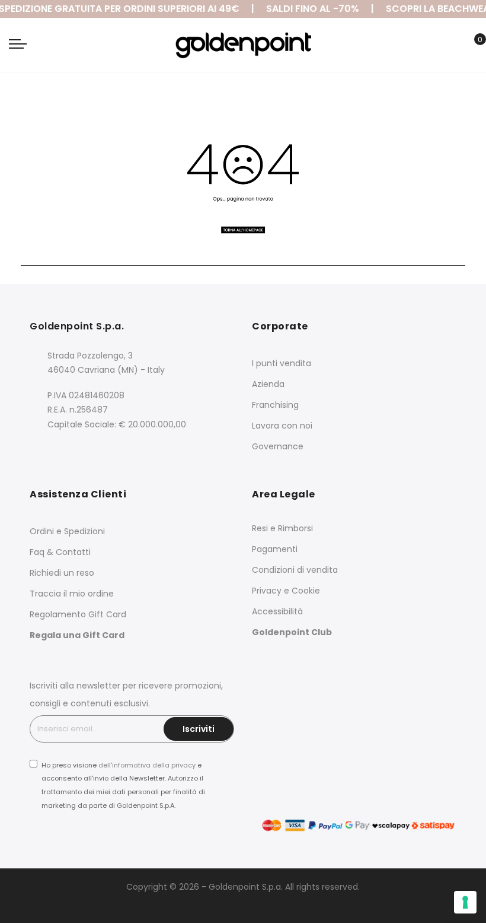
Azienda (268, 384)
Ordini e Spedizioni (67, 531)
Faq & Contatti (60, 552)
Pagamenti (275, 549)
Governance (277, 446)
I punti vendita (281, 363)
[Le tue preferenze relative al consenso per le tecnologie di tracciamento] (465, 902)
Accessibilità (277, 611)
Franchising (275, 405)
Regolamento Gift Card (78, 614)
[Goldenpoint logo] (243, 45)
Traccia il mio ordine (72, 594)
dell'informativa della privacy (147, 765)
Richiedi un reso (62, 573)
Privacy (267, 591)
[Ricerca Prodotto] (453, 46)
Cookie (306, 591)
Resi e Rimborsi (282, 528)
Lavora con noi (282, 426)
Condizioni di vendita (295, 570)
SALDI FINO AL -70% (309, 8)
